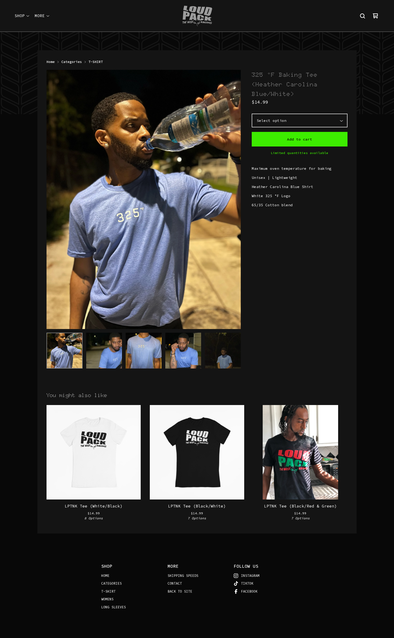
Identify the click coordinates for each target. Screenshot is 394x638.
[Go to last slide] (53, 199)
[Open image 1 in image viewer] (144, 199)
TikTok (247, 583)
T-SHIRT (95, 62)
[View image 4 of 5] (183, 351)
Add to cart (299, 139)
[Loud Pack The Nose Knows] (197, 16)
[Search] (362, 16)
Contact (175, 583)
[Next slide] (234, 199)
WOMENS (107, 599)
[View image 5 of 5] (223, 351)
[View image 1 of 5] (65, 351)
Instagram (250, 575)
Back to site (180, 591)
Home (51, 62)
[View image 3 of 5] (144, 351)
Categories (71, 62)
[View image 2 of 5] (104, 351)
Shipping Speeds (183, 575)
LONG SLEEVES (113, 607)
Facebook (249, 591)
